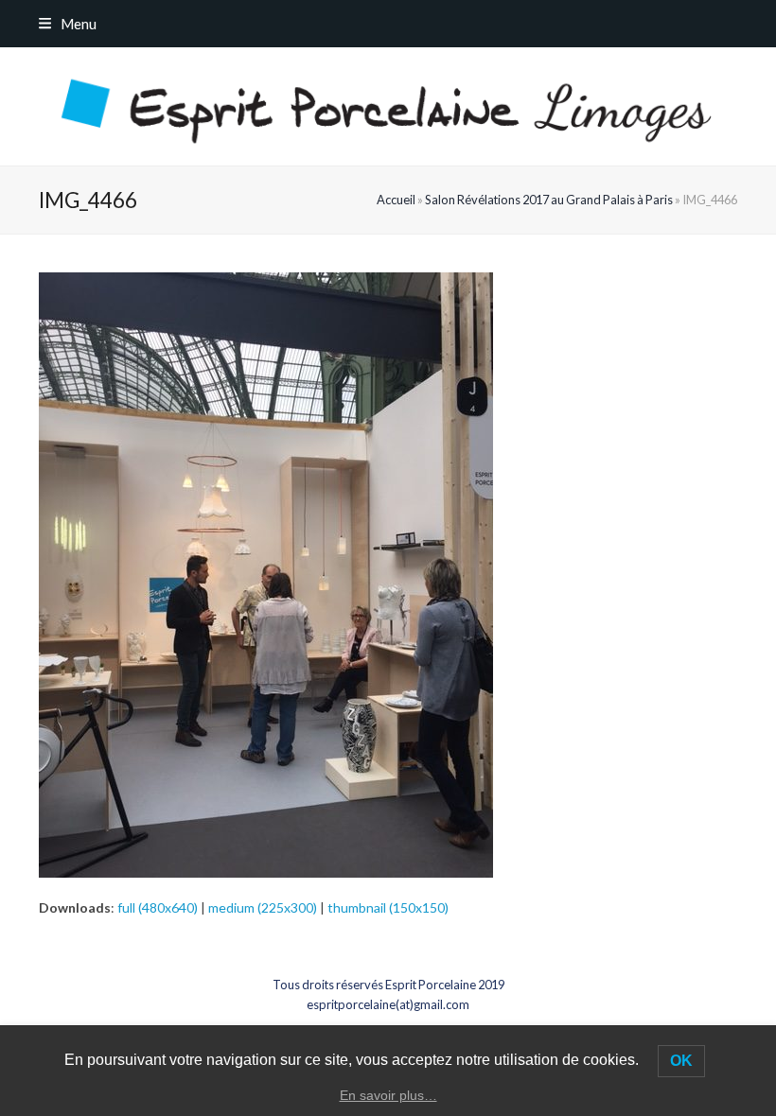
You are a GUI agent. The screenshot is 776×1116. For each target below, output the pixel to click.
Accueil (396, 199)
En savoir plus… (388, 1095)
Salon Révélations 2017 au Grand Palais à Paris (549, 199)
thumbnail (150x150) (388, 907)
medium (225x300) (262, 907)
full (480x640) (157, 907)
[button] (68, 23)
